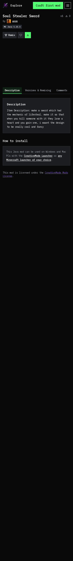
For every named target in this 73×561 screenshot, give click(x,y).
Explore (16, 5)
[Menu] (68, 5)
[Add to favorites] (21, 35)
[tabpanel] (36, 138)
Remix (11, 35)
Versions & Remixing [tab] (38, 90)
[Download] (28, 35)
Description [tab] (12, 90)
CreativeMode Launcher (38, 155)
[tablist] (36, 90)
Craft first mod (48, 5)
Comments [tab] (61, 90)
